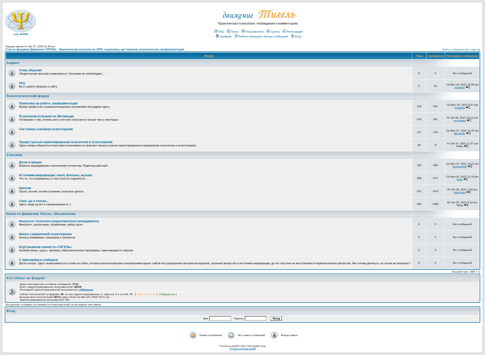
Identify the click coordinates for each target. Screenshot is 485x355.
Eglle (460, 179)
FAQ (221, 31)
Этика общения (30, 70)
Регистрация (294, 31)
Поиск (234, 31)
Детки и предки (30, 162)
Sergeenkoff (459, 166)
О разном (14, 155)
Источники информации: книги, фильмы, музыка (55, 175)
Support (12, 63)
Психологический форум (27, 96)
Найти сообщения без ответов (461, 49)
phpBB (234, 346)
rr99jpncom (86, 289)
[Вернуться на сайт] (258, 20)
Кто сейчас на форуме (26, 278)
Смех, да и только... (33, 201)
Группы (275, 31)
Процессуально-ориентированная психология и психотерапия (65, 142)
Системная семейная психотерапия (46, 129)
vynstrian (459, 87)
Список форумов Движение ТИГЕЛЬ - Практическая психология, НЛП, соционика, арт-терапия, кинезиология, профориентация (94, 49)
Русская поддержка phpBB (242, 348)
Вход (298, 36)
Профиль (226, 36)
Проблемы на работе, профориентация (48, 103)
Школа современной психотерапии (45, 234)
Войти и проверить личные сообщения (263, 36)
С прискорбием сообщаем (38, 260)
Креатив (25, 188)
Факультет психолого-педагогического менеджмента (59, 221)
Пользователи (254, 31)
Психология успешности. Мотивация (46, 116)
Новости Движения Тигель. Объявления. (41, 214)
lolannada (460, 192)
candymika (459, 120)
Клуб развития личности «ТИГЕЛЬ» (45, 247)
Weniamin (459, 133)
